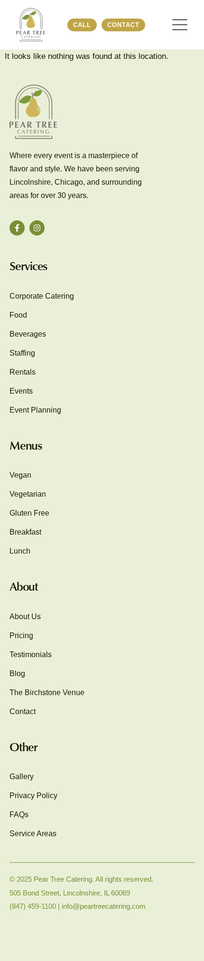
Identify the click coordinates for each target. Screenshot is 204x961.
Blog (17, 673)
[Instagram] (37, 228)
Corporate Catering (41, 296)
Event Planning (35, 410)
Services (28, 265)
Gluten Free (29, 513)
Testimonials (30, 654)
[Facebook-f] (17, 228)
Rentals (22, 372)
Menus (25, 445)
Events (21, 391)
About (23, 586)
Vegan (20, 475)
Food (18, 315)
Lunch (19, 551)
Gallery (21, 777)
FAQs (18, 814)
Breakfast (25, 532)
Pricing (21, 635)
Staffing (22, 353)
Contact (22, 711)
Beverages (27, 334)
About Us (25, 616)
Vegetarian (27, 494)
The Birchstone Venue (46, 692)
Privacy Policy (33, 795)
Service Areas (32, 833)
